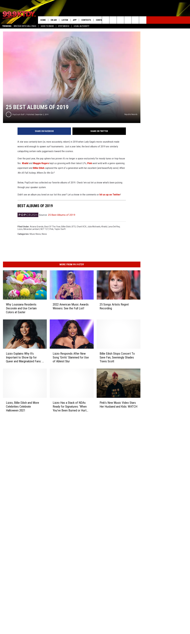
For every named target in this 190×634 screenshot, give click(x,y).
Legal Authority (81, 26)
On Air (54, 20)
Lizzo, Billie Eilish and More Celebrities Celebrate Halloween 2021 (22, 406)
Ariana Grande (36, 226)
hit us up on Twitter (109, 194)
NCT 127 (45, 229)
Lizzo (20, 229)
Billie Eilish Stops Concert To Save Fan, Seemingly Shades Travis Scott (117, 357)
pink (51, 229)
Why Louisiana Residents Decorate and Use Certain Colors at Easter (21, 308)
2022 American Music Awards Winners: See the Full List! (71, 306)
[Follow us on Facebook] (120, 20)
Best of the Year (52, 226)
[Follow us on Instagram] (128, 20)
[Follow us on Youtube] (135, 20)
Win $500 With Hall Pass (25, 26)
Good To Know (47, 26)
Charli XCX (81, 226)
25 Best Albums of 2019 (61, 214)
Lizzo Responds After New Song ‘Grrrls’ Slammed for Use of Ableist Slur (71, 357)
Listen (65, 20)
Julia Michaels (93, 226)
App (74, 20)
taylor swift (60, 229)
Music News (35, 234)
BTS (74, 226)
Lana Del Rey (114, 226)
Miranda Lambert (31, 229)
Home (43, 20)
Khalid (25, 163)
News (44, 234)
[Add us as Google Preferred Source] (113, 20)
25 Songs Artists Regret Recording (114, 306)
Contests (86, 20)
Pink (89, 163)
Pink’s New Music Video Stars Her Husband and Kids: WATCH (118, 404)
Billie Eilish (38, 167)
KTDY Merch (63, 26)
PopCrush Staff (18, 114)
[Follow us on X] (142, 20)
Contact (100, 20)
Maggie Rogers (41, 163)
